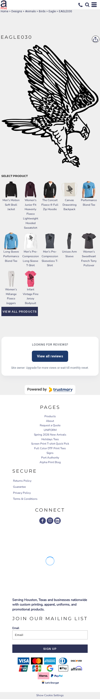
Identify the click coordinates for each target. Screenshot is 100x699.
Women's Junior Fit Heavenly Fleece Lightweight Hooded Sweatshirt (30, 214)
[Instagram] (50, 520)
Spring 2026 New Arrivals (50, 434)
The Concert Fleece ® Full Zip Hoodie (49, 204)
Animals (30, 11)
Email (15, 628)
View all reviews (50, 356)
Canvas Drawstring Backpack (70, 204)
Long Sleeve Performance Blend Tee (11, 256)
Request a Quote (50, 425)
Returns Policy (22, 481)
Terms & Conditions (25, 499)
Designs (16, 11)
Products (50, 416)
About (50, 421)
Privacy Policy (22, 493)
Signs (50, 453)
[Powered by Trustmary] (50, 389)
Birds (42, 11)
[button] (87, 4)
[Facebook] (42, 520)
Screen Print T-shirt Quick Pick (50, 444)
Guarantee (19, 487)
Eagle (52, 11)
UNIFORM (50, 430)
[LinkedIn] (57, 520)
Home (4, 11)
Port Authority (50, 457)
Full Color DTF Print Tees (50, 448)
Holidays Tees (50, 439)
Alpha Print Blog (50, 462)
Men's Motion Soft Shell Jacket (11, 204)
